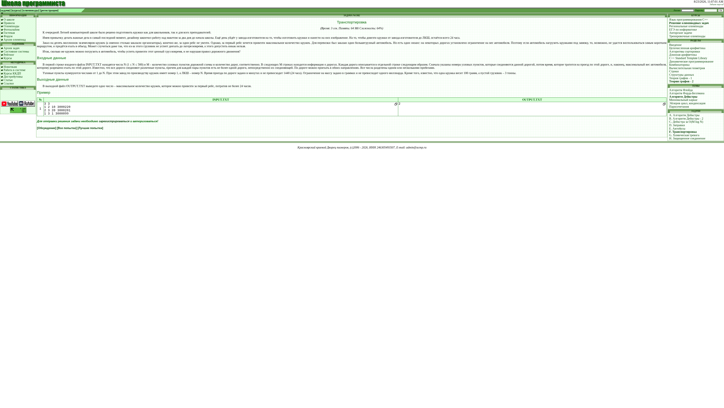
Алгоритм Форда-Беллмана (686, 93)
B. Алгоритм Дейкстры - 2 (686, 118)
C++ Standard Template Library (688, 58)
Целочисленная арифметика (687, 48)
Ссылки (9, 83)
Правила (9, 23)
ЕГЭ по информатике (683, 29)
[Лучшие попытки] (90, 128)
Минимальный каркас (683, 99)
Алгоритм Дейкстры (683, 96)
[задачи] (5, 10)
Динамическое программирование (691, 61)
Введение (675, 44)
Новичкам (10, 66)
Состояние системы (16, 51)
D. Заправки (677, 125)
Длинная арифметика (683, 54)
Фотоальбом (11, 29)
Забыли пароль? (717, 4)
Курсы (8, 58)
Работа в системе (14, 70)
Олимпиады (11, 26)
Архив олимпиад (15, 39)
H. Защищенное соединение (687, 138)
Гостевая (9, 32)
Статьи (8, 80)
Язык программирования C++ (688, 19)
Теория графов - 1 (680, 78)
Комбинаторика (679, 64)
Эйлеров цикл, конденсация (687, 103)
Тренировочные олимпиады (687, 36)
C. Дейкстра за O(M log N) (686, 121)
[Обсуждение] (46, 128)
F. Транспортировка (683, 131)
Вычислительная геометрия (687, 68)
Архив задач (11, 48)
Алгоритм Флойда (681, 90)
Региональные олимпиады (686, 26)
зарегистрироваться (114, 121)
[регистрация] (49, 10)
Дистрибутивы (13, 76)
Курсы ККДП (12, 73)
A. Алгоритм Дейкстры (684, 115)
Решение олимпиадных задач (689, 23)
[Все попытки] (67, 128)
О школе (9, 19)
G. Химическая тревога (684, 135)
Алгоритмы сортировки (684, 51)
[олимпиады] (30, 10)
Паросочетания (679, 106)
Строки (674, 71)
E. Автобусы (677, 128)
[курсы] (16, 10)
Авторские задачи (680, 32)
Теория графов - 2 (681, 81)
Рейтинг (9, 54)
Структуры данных (681, 74)
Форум (8, 36)
